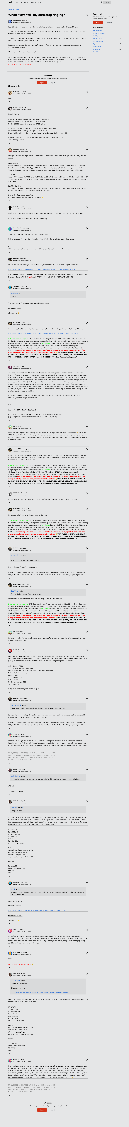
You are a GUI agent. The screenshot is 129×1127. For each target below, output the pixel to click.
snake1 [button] (15, 649)
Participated (97, 46)
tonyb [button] (14, 800)
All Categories (97, 30)
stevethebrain (16, 555)
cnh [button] (14, 366)
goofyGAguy (15, 980)
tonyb (13, 889)
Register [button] (53, 82)
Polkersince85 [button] (17, 228)
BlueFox (14, 808)
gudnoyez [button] (16, 149)
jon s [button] (14, 929)
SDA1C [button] (15, 769)
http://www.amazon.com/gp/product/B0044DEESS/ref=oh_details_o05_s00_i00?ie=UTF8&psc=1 (42, 269)
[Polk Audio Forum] (11, 2)
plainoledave (15, 776)
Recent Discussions (99, 33)
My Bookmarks (107, 38)
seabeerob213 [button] (17, 322)
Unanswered (107, 49)
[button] (87, 15)
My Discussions (98, 41)
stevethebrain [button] (17, 20)
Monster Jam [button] (16, 952)
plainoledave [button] (16, 492)
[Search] (101, 2)
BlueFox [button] (15, 107)
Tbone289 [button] (16, 258)
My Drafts (107, 44)
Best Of (95, 52)
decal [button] (14, 206)
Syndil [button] (15, 734)
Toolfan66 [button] (16, 91)
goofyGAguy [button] (16, 286)
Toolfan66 (14, 293)
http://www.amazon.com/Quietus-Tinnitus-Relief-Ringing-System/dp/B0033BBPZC (37, 910)
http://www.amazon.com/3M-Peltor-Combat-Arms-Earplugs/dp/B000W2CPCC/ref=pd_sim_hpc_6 (43, 333)
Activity (95, 36)
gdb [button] (14, 426)
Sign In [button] (42, 82)
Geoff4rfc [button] (16, 548)
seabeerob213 (16, 705)
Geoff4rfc (14, 591)
